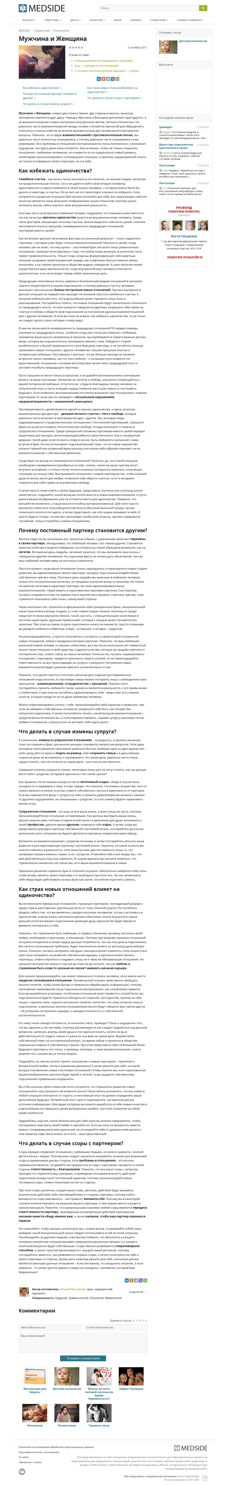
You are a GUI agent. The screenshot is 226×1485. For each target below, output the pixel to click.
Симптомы (52, 20)
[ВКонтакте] (99, 79)
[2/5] (73, 47)
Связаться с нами (30, 1462)
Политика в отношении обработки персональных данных (56, 1447)
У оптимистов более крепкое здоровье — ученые (107, 71)
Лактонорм (167, 165)
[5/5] (82, 47)
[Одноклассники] (103, 79)
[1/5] (70, 47)
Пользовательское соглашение (39, 1452)
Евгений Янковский (72, 1289)
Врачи (117, 20)
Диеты (74, 20)
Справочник (157, 20)
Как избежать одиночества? (41, 88)
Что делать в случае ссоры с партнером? (113, 98)
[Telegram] (108, 79)
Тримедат (166, 127)
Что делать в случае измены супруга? (47, 104)
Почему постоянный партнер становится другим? (50, 96)
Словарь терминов (189, 20)
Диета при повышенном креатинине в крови (176, 146)
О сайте (24, 1457)
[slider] (139, 1320)
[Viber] (113, 79)
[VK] (22, 1471)
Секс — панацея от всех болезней (96, 65)
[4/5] (79, 47)
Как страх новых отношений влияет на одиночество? (112, 90)
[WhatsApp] (117, 79)
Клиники (135, 20)
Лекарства (96, 20)
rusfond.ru (184, 215)
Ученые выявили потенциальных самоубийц (104, 61)
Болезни (27, 20)
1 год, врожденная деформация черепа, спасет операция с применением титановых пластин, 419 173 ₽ (184, 242)
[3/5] (76, 47)
